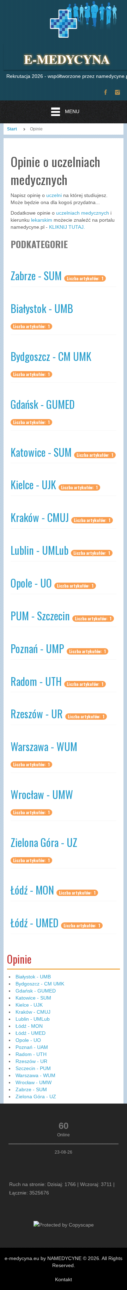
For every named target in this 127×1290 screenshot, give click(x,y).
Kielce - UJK (33, 484)
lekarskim (41, 220)
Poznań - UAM (32, 1047)
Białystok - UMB (42, 308)
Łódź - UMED (35, 922)
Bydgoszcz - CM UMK (51, 356)
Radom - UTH (36, 681)
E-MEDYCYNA (67, 59)
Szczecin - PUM (33, 1068)
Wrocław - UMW (42, 794)
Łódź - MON (32, 890)
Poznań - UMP (37, 648)
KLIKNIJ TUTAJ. (67, 227)
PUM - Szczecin (40, 616)
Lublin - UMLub (39, 550)
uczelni (54, 195)
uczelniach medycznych (82, 213)
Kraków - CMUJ (40, 517)
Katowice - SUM (41, 452)
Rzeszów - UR (37, 713)
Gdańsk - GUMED (43, 404)
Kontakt (63, 1279)
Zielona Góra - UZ (44, 842)
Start (12, 129)
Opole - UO (31, 583)
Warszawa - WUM (44, 746)
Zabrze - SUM (36, 275)
